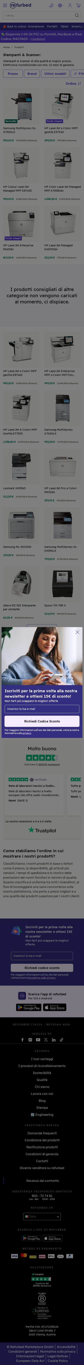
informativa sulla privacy (57, 684)
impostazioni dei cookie (45, 680)
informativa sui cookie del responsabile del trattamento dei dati (35, 694)
